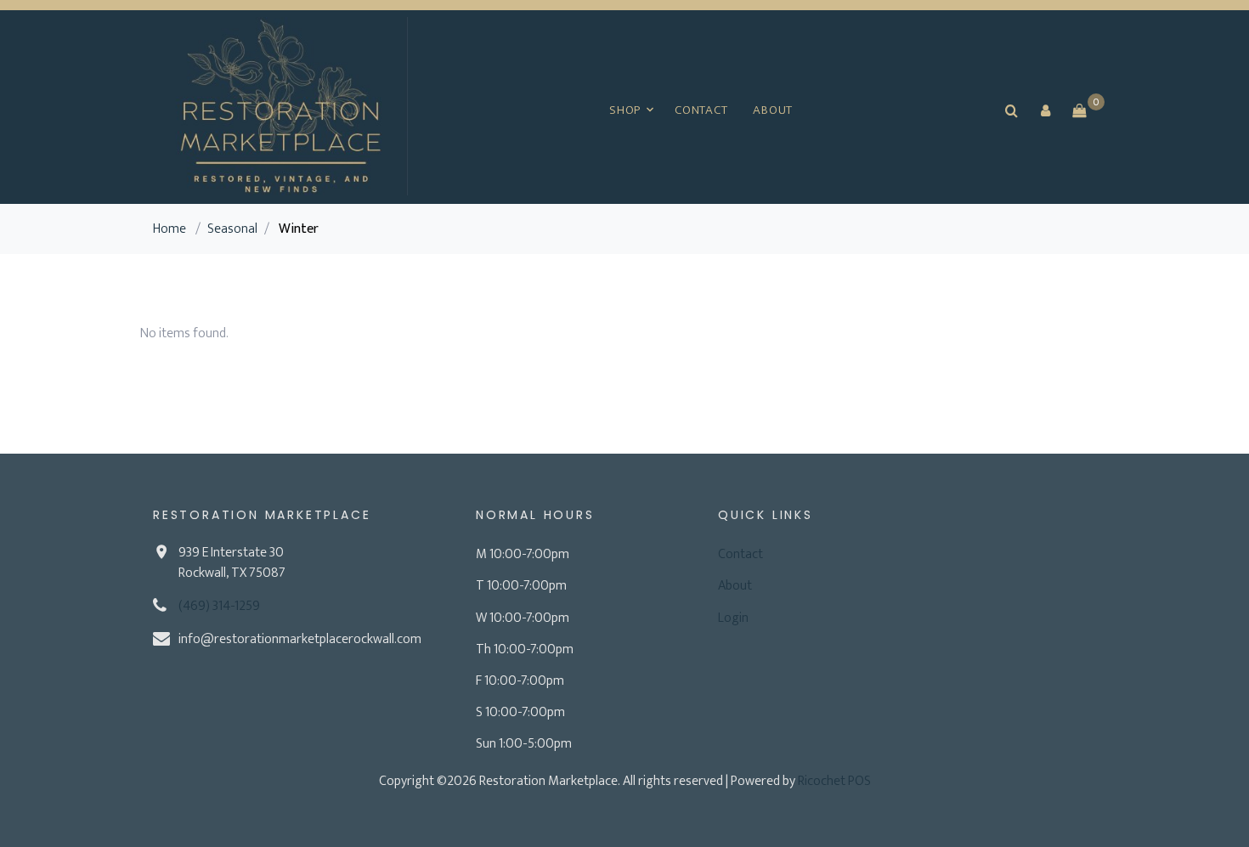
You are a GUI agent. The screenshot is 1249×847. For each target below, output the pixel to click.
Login (733, 618)
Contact (701, 110)
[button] (1045, 110)
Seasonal (232, 228)
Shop (625, 110)
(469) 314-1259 (219, 606)
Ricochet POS (834, 781)
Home (169, 228)
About (773, 110)
